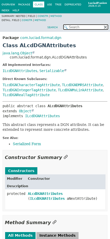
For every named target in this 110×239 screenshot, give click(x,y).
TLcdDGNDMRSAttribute (82, 85)
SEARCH (52, 27)
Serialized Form (27, 144)
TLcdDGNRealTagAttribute (26, 95)
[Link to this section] (66, 157)
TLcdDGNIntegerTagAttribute (29, 90)
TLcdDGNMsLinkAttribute (80, 90)
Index (5, 10)
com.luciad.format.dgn (40, 38)
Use (49, 4)
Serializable (51, 71)
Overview (8, 4)
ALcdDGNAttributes (45, 194)
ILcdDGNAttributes (20, 71)
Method (56, 16)
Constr (43, 16)
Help (16, 10)
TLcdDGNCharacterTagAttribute (31, 85)
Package (24, 4)
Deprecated (72, 4)
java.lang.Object (17, 53)
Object (25, 111)
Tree (58, 4)
